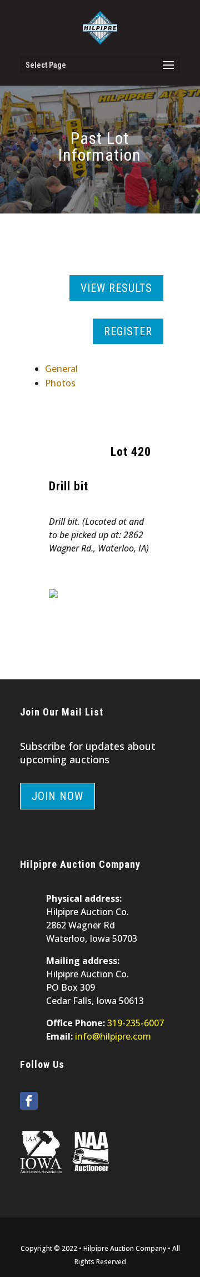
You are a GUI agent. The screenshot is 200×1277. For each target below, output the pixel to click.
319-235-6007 (135, 1023)
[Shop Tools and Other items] (53, 595)
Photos (60, 383)
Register (128, 331)
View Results (116, 288)
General (61, 368)
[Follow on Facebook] (29, 1101)
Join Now (57, 796)
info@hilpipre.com (113, 1036)
